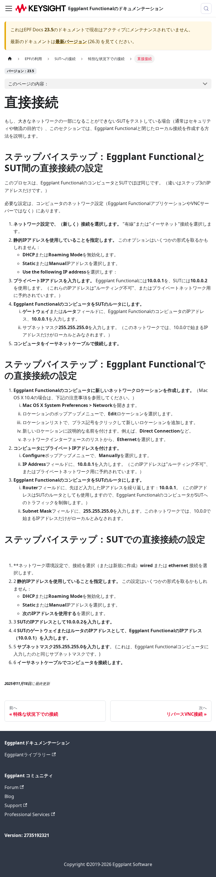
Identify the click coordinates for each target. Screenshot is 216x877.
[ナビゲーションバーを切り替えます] (8, 8)
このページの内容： (28, 84)
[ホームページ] (9, 58)
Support (13, 805)
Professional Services (27, 814)
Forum (11, 787)
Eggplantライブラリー (27, 755)
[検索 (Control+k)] (206, 8)
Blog (9, 796)
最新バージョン (71, 41)
